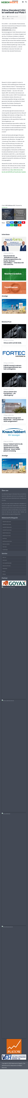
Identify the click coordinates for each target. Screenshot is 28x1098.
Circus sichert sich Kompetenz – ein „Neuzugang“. (10, 393)
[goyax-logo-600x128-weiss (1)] (14, 583)
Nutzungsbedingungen (7, 563)
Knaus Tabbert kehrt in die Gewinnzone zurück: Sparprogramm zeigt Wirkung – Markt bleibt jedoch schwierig (13, 447)
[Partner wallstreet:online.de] (14, 756)
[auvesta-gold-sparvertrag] (14, 306)
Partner (4, 571)
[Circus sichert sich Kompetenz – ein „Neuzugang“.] (14, 380)
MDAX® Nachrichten (7, 524)
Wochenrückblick (6, 544)
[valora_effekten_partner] (14, 1057)
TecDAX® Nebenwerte (7, 527)
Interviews (5, 546)
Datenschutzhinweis (7, 565)
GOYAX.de (4, 207)
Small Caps (5, 538)
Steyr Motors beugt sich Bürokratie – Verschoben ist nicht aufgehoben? (14, 419)
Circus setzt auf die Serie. (13, 343)
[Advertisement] (14, 67)
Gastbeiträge (5, 549)
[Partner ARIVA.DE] (14, 869)
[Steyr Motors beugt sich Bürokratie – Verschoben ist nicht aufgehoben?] (14, 406)
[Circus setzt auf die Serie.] (14, 331)
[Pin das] (23, 222)
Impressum (5, 560)
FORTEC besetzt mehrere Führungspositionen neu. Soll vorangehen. (13, 367)
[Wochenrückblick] (14, 274)
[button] (23, 2)
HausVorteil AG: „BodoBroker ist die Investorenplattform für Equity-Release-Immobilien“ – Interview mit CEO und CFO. (14, 260)
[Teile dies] (12, 222)
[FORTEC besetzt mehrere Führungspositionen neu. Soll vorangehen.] (14, 354)
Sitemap (4, 574)
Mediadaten (5, 568)
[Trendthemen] (14, 288)
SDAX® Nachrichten (7, 535)
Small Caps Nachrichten (7, 541)
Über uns (4, 557)
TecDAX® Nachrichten (7, 530)
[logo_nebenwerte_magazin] (9, 1)
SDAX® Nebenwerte (7, 532)
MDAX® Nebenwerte (7, 521)
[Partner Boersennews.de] (14, 982)
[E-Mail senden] (8, 222)
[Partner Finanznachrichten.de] (14, 643)
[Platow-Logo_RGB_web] (14, 1046)
